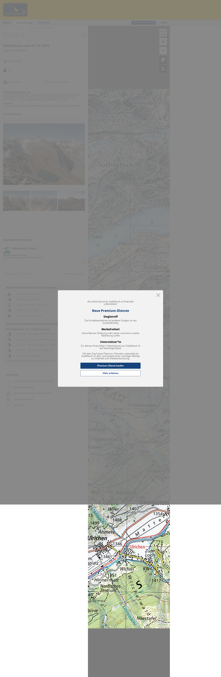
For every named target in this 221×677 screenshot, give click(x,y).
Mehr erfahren (110, 373)
